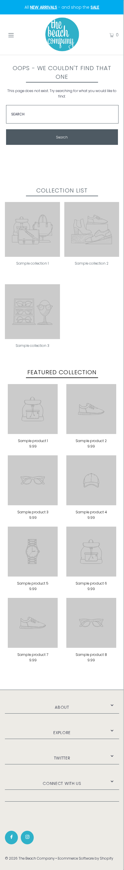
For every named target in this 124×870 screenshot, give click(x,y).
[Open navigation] (19, 34)
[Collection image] (32, 254)
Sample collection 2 (91, 263)
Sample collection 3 (32, 345)
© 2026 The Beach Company (30, 858)
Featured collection (61, 372)
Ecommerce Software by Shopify (85, 858)
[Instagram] (27, 837)
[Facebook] (11, 837)
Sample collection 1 (32, 263)
